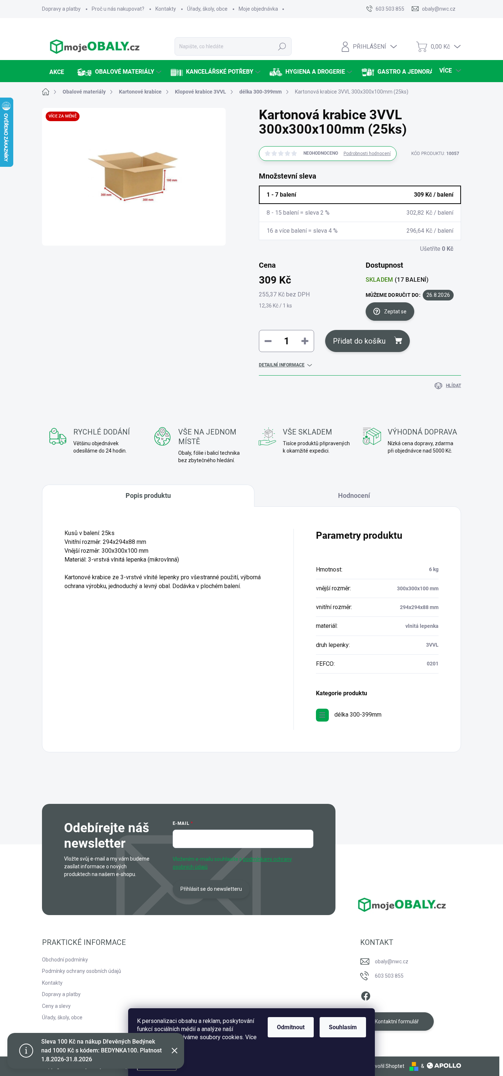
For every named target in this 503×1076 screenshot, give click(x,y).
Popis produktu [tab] (148, 495)
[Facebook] (365, 994)
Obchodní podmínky (65, 960)
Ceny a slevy (56, 1006)
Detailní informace (282, 365)
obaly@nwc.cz (391, 961)
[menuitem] (56, 72)
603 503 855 (389, 976)
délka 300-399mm (357, 714)
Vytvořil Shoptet (385, 1066)
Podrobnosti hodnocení (367, 153)
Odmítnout (291, 1027)
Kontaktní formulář (397, 1021)
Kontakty (165, 9)
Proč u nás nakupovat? (118, 9)
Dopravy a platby (61, 9)
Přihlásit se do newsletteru (211, 889)
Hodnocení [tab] (354, 495)
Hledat (282, 46)
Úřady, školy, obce (207, 9)
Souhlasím (343, 1027)
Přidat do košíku (359, 341)
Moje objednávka (258, 9)
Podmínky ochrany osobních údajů (81, 971)
